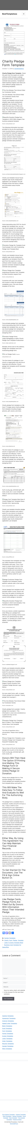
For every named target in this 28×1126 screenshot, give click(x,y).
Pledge (15, 940)
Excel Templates (7, 1028)
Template (20, 940)
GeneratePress (14, 1123)
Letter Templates (7, 1038)
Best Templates (7, 1116)
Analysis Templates (8, 1021)
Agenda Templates (8, 1016)
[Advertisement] (14, 1081)
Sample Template (17, 1116)
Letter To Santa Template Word (13, 942)
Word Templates (7, 1048)
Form (10, 940)
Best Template (13, 1118)
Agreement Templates (9, 1018)
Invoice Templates (7, 1036)
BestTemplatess (9, 14)
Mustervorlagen (17, 1119)
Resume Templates (8, 1043)
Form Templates (7, 1031)
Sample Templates (9, 938)
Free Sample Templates (8, 1114)
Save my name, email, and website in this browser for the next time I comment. (14, 992)
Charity (6, 940)
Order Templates (7, 1041)
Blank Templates (7, 1026)
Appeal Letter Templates (9, 1023)
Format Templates (7, 1033)
